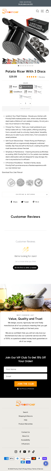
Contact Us (25, 432)
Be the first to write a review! (25, 267)
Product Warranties (25, 424)
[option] (25, 3)
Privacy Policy (27, 469)
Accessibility (25, 440)
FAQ (25, 420)
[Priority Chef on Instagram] (16, 451)
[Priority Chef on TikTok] (33, 451)
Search (25, 412)
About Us (25, 436)
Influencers (25, 444)
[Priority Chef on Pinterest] (29, 451)
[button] (13, 87)
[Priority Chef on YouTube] (24, 451)
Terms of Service (37, 469)
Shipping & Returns (25, 194)
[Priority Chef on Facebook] (20, 451)
